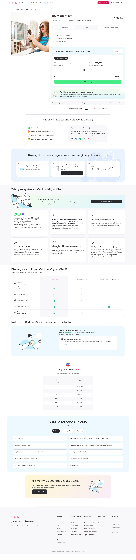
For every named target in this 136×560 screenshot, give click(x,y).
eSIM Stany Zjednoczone (77, 520)
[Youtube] (22, 525)
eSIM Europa (74, 522)
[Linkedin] (32, 525)
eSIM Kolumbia (74, 525)
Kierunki (21, 2)
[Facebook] (12, 525)
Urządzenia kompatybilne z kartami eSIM (118, 523)
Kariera (58, 520)
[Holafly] (24, 517)
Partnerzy (100, 522)
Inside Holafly (60, 537)
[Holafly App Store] (16, 521)
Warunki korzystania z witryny (89, 535)
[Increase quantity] (119, 70)
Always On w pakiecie (61, 41)
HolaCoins (59, 534)
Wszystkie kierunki (75, 537)
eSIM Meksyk (74, 528)
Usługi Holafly (79, 430)
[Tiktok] (37, 525)
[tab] (63, 27)
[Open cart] (125, 3)
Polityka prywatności (89, 522)
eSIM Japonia (74, 531)
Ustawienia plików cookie (90, 531)
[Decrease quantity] (91, 70)
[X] (27, 525)
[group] (40, 438)
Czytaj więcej (107, 341)
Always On (59, 539)
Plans (58, 525)
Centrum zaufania (61, 542)
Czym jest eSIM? (116, 527)
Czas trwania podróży (62, 63)
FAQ (113, 530)
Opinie (58, 528)
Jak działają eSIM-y (67, 430)
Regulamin (86, 520)
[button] (122, 3)
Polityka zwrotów (88, 525)
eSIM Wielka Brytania (76, 534)
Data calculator (116, 533)
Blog (113, 520)
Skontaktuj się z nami (62, 531)
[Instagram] (17, 525)
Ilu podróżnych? (95, 63)
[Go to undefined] (12, 9)
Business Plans (102, 520)
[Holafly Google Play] (29, 521)
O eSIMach (56, 430)
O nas (58, 522)
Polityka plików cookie (89, 528)
